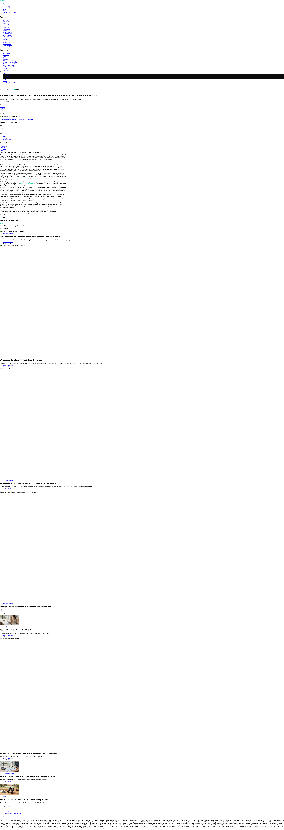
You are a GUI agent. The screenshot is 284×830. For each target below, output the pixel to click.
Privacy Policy (6, 811)
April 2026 (6, 26)
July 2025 (6, 39)
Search (16, 89)
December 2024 (7, 45)
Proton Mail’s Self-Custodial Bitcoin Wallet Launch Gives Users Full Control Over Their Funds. (17, 119)
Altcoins (5, 136)
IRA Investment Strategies (9, 12)
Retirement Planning (8, 13)
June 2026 (6, 23)
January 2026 (7, 30)
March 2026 (6, 27)
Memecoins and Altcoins (10, 62)
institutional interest (36, 178)
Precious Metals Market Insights (12, 64)
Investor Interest (7, 139)
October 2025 (7, 35)
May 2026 (6, 24)
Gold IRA (5, 10)
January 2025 (7, 44)
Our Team (8, 5)
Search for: (2, 88)
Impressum (5, 814)
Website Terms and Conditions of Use (12, 813)
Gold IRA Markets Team (8, 242)
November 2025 (7, 33)
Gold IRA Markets (5, 0)
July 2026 (6, 22)
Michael (2, 128)
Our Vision (8, 7)
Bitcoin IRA (5, 9)
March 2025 (6, 41)
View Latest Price (5, 223)
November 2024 (7, 47)
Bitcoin (4, 138)
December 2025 (7, 32)
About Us (5, 3)
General (5, 58)
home (4, 816)
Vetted (5, 68)
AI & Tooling (6, 53)
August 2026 (6, 20)
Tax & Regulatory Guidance (10, 67)
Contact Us (8, 6)
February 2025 (7, 42)
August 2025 (6, 38)
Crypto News (6, 56)
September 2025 (7, 36)
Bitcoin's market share (26, 183)
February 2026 (7, 29)
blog (4, 817)
